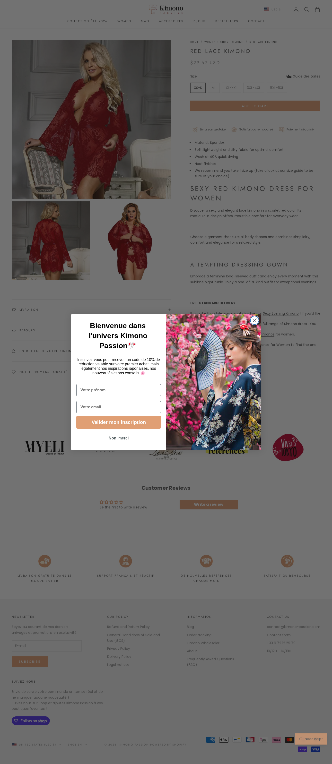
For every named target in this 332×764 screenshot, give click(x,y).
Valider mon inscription (119, 422)
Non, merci (119, 438)
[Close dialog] (254, 320)
